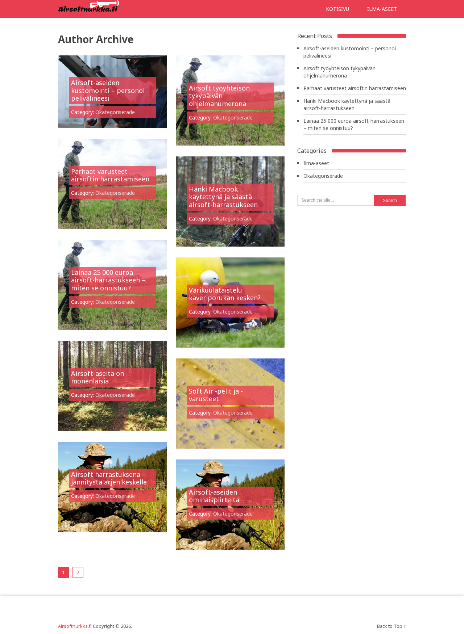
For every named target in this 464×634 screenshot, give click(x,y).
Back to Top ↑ (391, 626)
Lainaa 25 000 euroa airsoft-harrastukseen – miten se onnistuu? (108, 280)
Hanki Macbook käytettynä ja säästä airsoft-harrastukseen (223, 197)
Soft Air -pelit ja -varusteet (216, 395)
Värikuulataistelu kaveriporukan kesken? (225, 294)
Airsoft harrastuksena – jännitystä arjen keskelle (109, 478)
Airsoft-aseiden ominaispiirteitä (214, 496)
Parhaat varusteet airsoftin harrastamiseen (110, 175)
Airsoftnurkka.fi (75, 626)
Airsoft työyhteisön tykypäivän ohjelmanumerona (219, 96)
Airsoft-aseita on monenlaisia (97, 377)
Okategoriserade (115, 112)
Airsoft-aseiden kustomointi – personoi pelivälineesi (108, 90)
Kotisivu (337, 8)
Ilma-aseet (382, 8)
